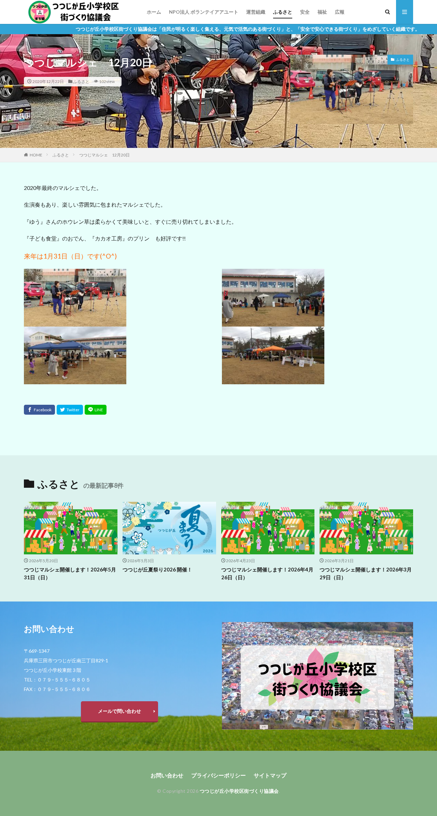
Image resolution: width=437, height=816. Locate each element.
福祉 (322, 12)
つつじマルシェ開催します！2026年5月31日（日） (70, 573)
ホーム (154, 12)
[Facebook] (39, 410)
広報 (339, 12)
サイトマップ (270, 775)
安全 (305, 12)
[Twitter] (70, 410)
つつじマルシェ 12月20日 (104, 154)
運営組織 (255, 12)
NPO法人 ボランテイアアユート (203, 12)
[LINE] (96, 410)
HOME (36, 154)
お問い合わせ (167, 775)
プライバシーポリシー (218, 775)
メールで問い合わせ (119, 711)
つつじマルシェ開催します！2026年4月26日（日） (267, 573)
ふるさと (282, 12)
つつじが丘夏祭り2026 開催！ (157, 569)
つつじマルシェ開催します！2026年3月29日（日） (366, 573)
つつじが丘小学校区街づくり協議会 (239, 791)
